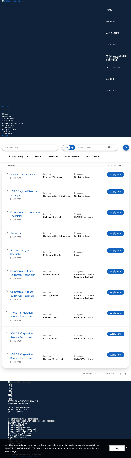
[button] (65, 123)
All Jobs (5, 106)
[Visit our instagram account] (10, 392)
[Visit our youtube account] (10, 395)
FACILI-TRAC (112, 57)
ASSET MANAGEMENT (116, 55)
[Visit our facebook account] (10, 385)
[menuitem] (65, 115)
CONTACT (111, 90)
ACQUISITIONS (113, 67)
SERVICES (110, 21)
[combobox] (29, 148)
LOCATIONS (111, 44)
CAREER (110, 78)
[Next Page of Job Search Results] (125, 373)
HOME (109, 9)
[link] (65, 175)
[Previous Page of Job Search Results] (120, 373)
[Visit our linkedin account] (10, 399)
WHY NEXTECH (113, 32)
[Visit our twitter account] (10, 389)
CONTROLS (111, 60)
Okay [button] (116, 448)
